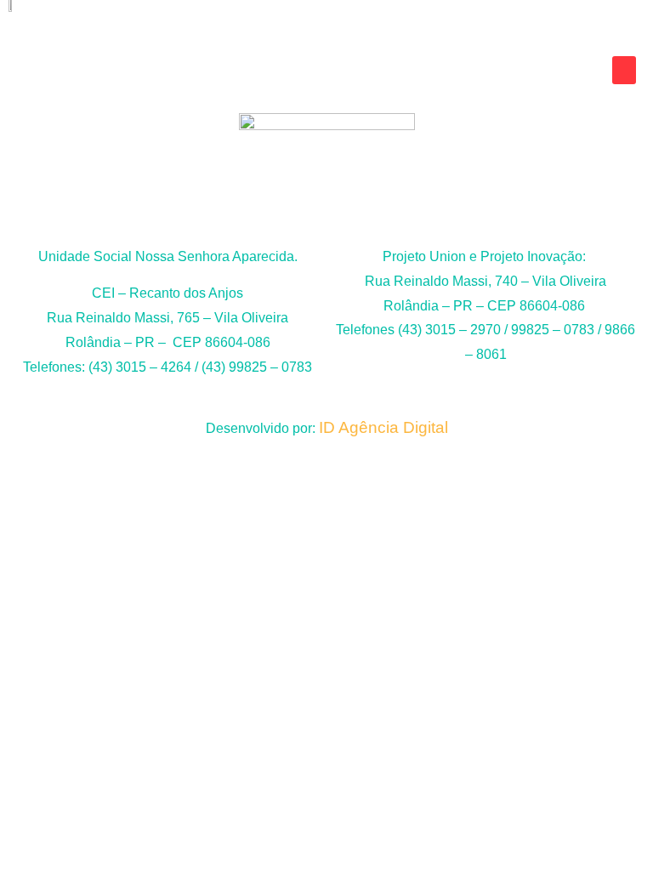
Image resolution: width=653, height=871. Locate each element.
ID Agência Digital (383, 427)
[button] (624, 70)
